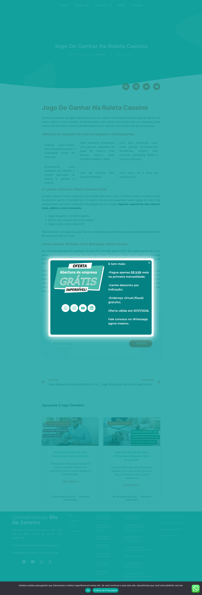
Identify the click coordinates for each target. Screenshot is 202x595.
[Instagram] (74, 308)
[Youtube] (83, 308)
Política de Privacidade (105, 590)
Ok (88, 590)
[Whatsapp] (65, 308)
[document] (101, 297)
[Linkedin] (91, 308)
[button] (149, 263)
